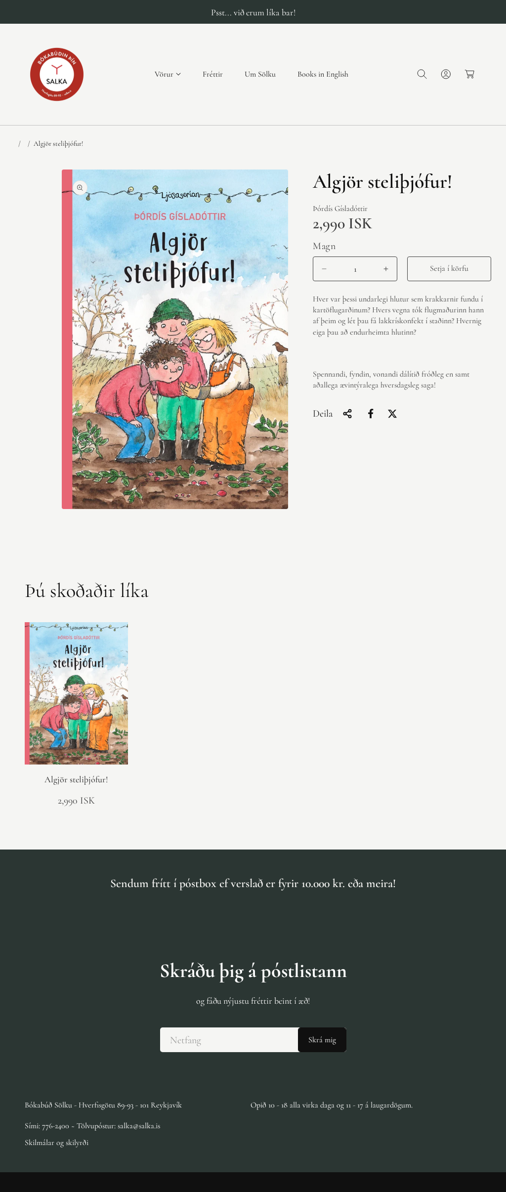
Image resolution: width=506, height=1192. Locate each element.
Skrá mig (322, 1040)
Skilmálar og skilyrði (56, 1143)
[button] (168, 74)
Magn (324, 246)
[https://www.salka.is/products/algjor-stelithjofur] (370, 414)
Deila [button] (323, 414)
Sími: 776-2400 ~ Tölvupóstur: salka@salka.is (92, 1126)
